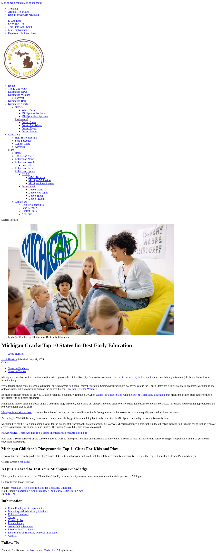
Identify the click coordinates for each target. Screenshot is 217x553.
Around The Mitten (18, 11)
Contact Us (14, 134)
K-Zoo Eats (14, 20)
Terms (11, 517)
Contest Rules (22, 143)
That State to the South (20, 26)
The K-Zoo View (17, 88)
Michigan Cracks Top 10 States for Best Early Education (41, 487)
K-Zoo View (54, 490)
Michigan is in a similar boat (16, 412)
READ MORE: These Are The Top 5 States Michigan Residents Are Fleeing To (44, 432)
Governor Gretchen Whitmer (81, 389)
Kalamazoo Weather (19, 94)
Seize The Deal (16, 23)
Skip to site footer (32, 2)
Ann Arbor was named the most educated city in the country (121, 377)
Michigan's (7, 377)
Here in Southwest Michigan (23, 14)
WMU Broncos (30, 110)
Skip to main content (12, 2)
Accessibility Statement (20, 526)
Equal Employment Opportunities (26, 508)
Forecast (19, 97)
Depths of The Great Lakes (22, 33)
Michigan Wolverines (33, 113)
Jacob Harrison (9, 359)
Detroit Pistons (29, 131)
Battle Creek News (73, 490)
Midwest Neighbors (18, 30)
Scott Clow (24, 461)
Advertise (20, 146)
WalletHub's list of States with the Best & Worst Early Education (130, 394)
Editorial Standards (18, 514)
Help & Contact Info (26, 137)
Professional (21, 119)
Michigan (41, 490)
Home (11, 85)
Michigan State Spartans (35, 116)
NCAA (19, 107)
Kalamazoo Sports (18, 104)
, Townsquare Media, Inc (41, 550)
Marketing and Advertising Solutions (27, 511)
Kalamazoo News (17, 91)
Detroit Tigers (29, 128)
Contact (12, 535)
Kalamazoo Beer (17, 100)
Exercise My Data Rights (21, 529)
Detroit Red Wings (32, 125)
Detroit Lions (29, 122)
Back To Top (8, 493)
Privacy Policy (16, 523)
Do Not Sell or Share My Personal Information (33, 532)
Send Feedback (23, 140)
